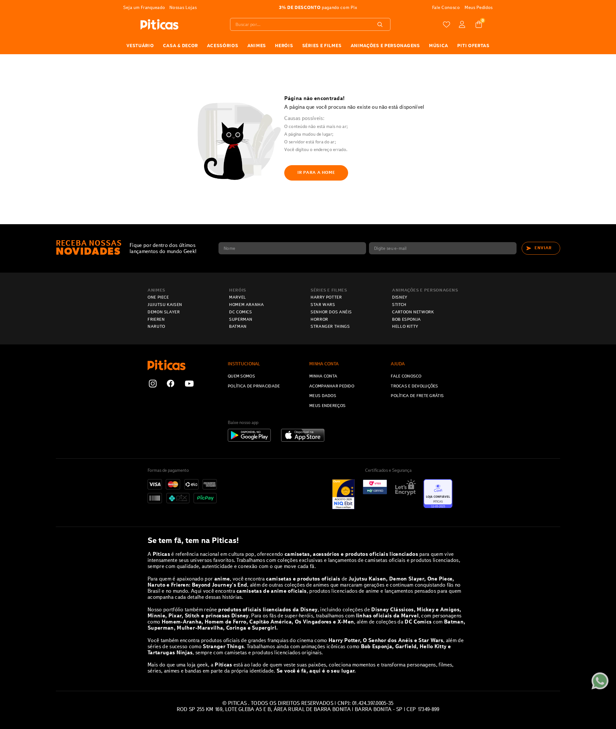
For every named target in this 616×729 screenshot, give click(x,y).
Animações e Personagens (385, 45)
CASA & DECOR (180, 45)
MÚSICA (438, 45)
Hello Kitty (405, 326)
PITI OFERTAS (473, 45)
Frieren (156, 319)
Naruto (156, 326)
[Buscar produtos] (381, 24)
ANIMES (256, 45)
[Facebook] (171, 384)
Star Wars (323, 304)
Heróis (237, 290)
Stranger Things (330, 326)
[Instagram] (153, 384)
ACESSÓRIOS (222, 45)
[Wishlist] (446, 24)
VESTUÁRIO (140, 45)
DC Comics (240, 312)
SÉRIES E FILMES (322, 45)
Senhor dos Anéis (331, 312)
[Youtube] (189, 384)
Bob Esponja (406, 319)
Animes (156, 290)
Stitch (399, 304)
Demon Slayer (164, 312)
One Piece (158, 297)
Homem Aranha (246, 304)
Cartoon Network (413, 312)
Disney (399, 297)
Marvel (237, 297)
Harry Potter (326, 297)
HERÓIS (284, 45)
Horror (319, 319)
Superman (240, 319)
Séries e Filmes (329, 290)
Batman (238, 326)
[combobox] (310, 24)
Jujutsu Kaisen (165, 304)
